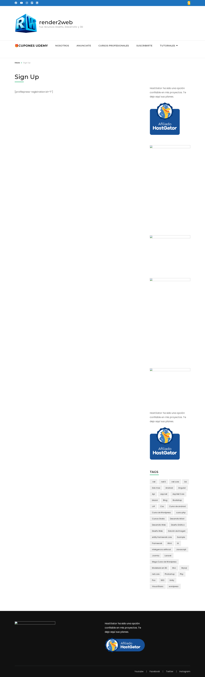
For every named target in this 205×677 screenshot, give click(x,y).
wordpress (173, 586)
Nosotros (62, 45)
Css (162, 506)
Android (169, 488)
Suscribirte (144, 45)
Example (181, 537)
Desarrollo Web (159, 525)
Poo (153, 580)
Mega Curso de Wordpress (164, 561)
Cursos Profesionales (113, 45)
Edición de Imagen (176, 531)
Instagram (184, 671)
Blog (165, 500)
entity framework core (162, 537)
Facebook (155, 671)
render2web (56, 22)
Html (169, 543)
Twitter (169, 671)
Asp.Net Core (178, 494)
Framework (157, 543)
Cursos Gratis (158, 518)
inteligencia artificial (161, 549)
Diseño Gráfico (178, 525)
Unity (172, 580)
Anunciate (84, 45)
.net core (175, 481)
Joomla (155, 555)
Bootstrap (177, 500)
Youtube (138, 671)
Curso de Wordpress (161, 512)
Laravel (168, 555)
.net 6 (163, 481)
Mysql (184, 568)
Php (181, 574)
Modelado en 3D (159, 568)
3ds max (156, 488)
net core (155, 574)
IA (178, 543)
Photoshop (170, 574)
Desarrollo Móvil (177, 518)
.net (153, 481)
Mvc (174, 568)
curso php (180, 512)
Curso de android (177, 506)
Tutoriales (167, 45)
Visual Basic (157, 586)
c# (153, 506)
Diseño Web (157, 531)
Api (153, 494)
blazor (155, 500)
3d (185, 481)
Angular (182, 488)
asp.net (163, 494)
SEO (162, 580)
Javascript (181, 549)
